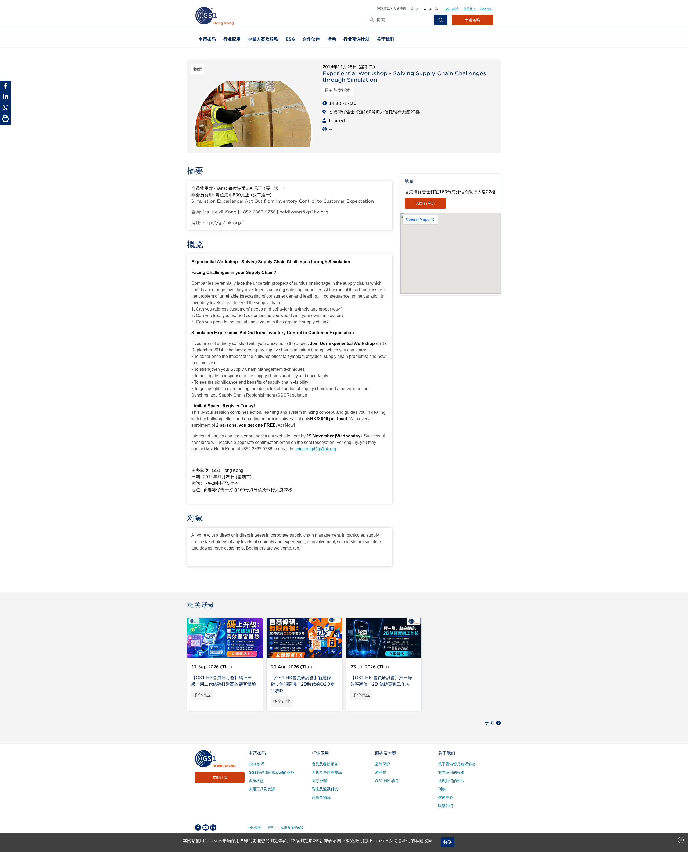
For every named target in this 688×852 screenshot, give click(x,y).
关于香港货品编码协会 (457, 764)
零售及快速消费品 (327, 772)
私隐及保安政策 (292, 827)
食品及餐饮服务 (325, 764)
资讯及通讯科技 (325, 789)
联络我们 (486, 9)
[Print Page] (5, 119)
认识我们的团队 (451, 781)
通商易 (380, 772)
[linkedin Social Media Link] (213, 827)
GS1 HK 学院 (387, 781)
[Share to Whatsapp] (5, 107)
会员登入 (469, 9)
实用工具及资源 (262, 789)
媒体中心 (445, 797)
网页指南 (255, 827)
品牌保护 (382, 764)
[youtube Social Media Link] (205, 827)
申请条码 (472, 20)
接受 (447, 842)
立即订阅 (219, 777)
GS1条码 (256, 764)
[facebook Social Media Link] (198, 827)
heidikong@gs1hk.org (315, 449)
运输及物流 (321, 797)
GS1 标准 (451, 9)
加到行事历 (425, 203)
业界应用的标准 (451, 772)
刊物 (442, 789)
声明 (271, 827)
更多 (489, 723)
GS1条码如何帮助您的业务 (271, 772)
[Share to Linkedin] (5, 96)
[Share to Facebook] (5, 86)
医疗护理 (319, 781)
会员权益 (256, 781)
